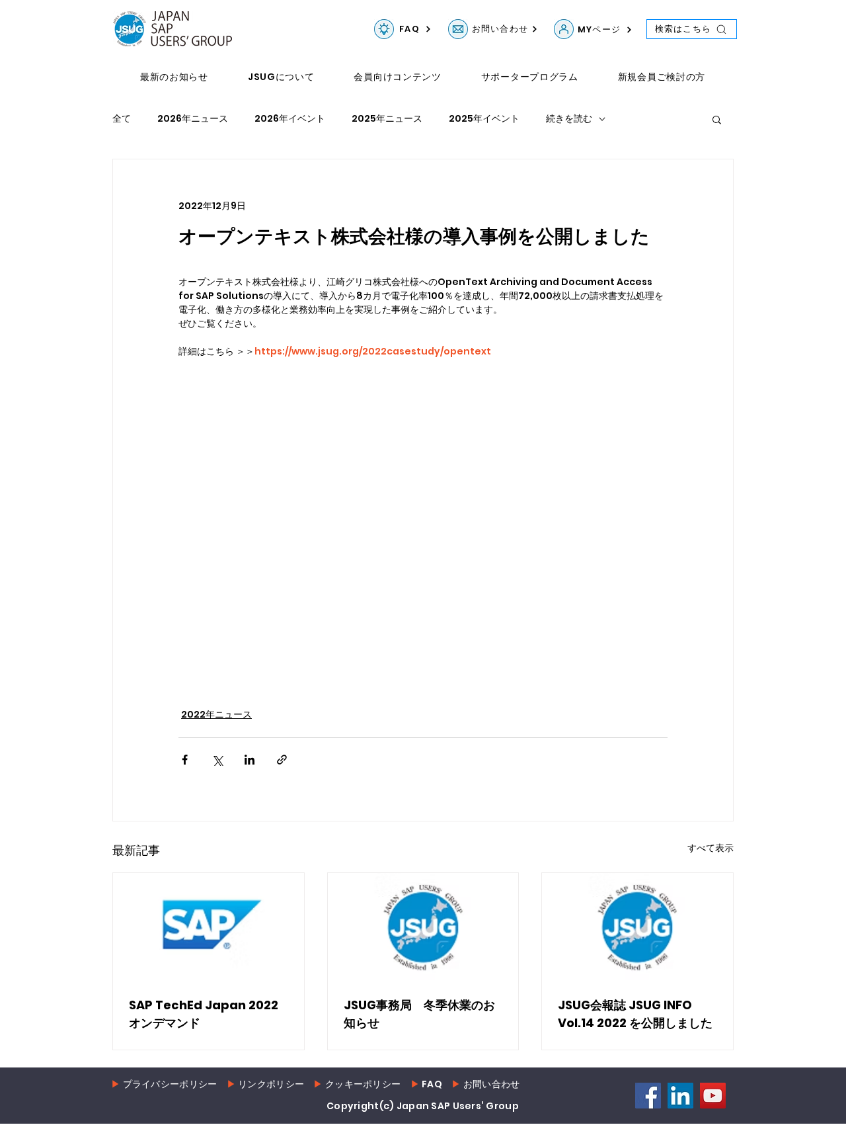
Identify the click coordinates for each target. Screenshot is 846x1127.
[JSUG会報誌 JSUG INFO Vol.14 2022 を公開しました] (637, 926)
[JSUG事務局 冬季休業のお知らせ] (423, 926)
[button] (717, 119)
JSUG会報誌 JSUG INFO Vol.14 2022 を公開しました (635, 1014)
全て (121, 118)
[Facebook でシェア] (184, 759)
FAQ (432, 1084)
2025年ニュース (387, 118)
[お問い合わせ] (458, 29)
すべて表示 (710, 848)
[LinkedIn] (680, 1095)
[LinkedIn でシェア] (249, 759)
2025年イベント (484, 118)
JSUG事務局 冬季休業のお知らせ (419, 1014)
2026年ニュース (192, 118)
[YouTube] (713, 1095)
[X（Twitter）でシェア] (217, 759)
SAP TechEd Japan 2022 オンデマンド (203, 1014)
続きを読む (569, 118)
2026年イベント (289, 118)
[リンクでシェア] (282, 759)
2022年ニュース (216, 714)
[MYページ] (564, 29)
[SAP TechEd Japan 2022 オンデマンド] (208, 926)
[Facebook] (648, 1095)
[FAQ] (384, 29)
